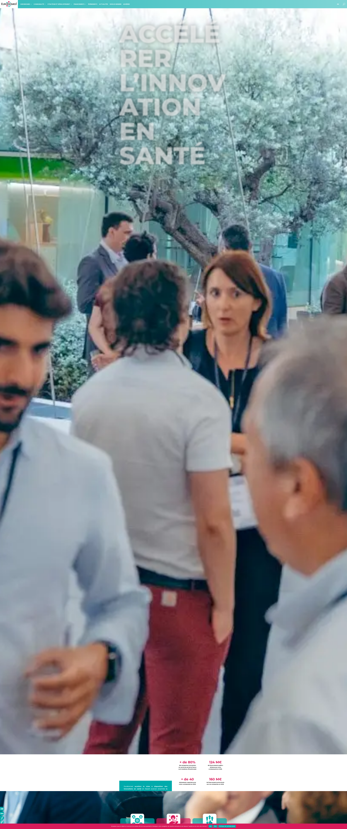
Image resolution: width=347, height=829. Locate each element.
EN (338, 4)
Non (215, 826)
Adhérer (126, 4)
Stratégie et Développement (59, 4)
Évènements (92, 4)
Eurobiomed (25, 4)
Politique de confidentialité (227, 826)
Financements (79, 4)
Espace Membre (115, 4)
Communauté (39, 4)
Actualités (103, 4)
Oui (210, 826)
